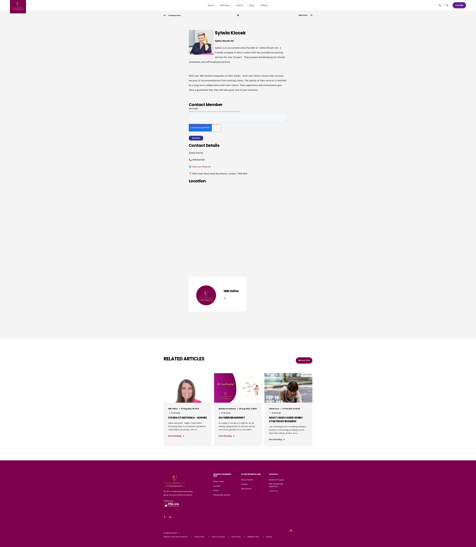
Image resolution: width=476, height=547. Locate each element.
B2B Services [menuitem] (246, 488)
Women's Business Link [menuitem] (222, 475)
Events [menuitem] (216, 490)
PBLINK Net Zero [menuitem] (253, 537)
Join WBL (459, 5)
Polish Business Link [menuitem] (251, 474)
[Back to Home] (18, 11)
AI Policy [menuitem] (269, 537)
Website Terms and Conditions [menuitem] (176, 537)
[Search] (447, 5)
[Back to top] (291, 530)
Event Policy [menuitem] (236, 537)
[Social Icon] (165, 517)
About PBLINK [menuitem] (247, 480)
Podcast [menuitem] (244, 484)
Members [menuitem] (217, 486)
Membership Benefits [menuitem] (222, 495)
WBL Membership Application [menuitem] (276, 485)
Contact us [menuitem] (273, 491)
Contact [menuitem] (273, 474)
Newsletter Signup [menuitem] (276, 480)
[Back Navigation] (238, 15)
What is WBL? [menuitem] (218, 481)
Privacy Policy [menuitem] (199, 537)
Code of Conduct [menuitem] (218, 537)
